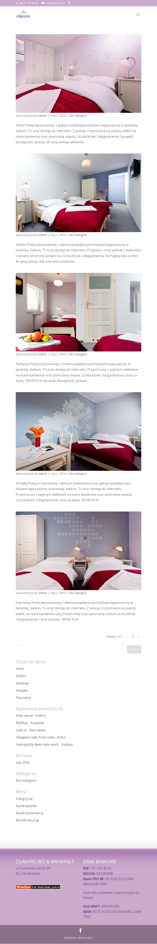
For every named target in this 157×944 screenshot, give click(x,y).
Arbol (20, 668)
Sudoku (67, 744)
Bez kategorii (78, 115)
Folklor (21, 676)
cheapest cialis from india (35, 737)
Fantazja (22, 683)
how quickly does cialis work (37, 744)
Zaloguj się (24, 798)
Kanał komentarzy (30, 813)
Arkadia (21, 690)
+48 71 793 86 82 (28, 3)
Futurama (23, 697)
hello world (24, 715)
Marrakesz (37, 730)
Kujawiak (37, 722)
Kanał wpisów (26, 806)
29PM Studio (85, 938)
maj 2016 (22, 762)
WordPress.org (27, 820)
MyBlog (22, 722)
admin (43, 115)
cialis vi (21, 730)
